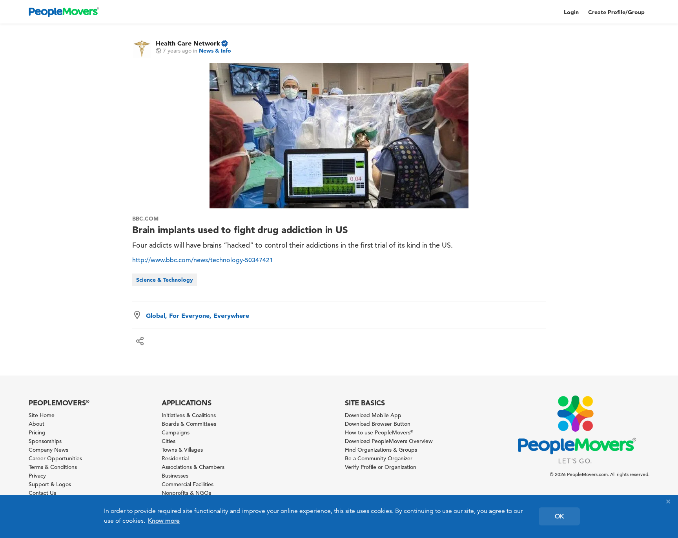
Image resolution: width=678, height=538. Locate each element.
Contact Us (42, 492)
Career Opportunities (55, 458)
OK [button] (559, 516)
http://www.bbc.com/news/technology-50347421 (202, 260)
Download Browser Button (377, 423)
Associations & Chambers (193, 467)
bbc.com (145, 218)
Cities (168, 441)
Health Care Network (188, 43)
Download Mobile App (373, 415)
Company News (48, 449)
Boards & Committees (189, 423)
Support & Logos (50, 484)
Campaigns (176, 432)
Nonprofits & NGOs (186, 492)
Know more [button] (164, 521)
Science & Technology (164, 279)
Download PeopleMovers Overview (389, 441)
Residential (175, 458)
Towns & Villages (182, 449)
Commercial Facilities (187, 484)
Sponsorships (45, 441)
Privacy (37, 475)
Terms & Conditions (53, 467)
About (36, 423)
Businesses (175, 475)
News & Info (215, 50)
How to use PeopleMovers (379, 432)
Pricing (37, 432)
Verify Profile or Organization (380, 467)
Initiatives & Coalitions (189, 415)
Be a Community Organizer (378, 458)
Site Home (42, 415)
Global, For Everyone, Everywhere (197, 315)
